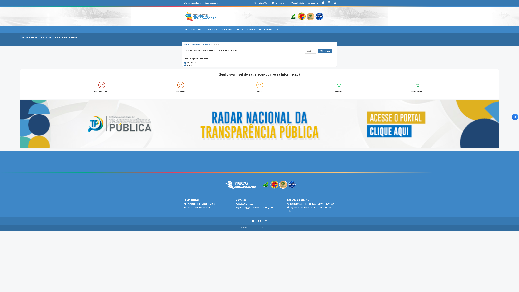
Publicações (226, 29)
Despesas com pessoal (201, 44)
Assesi (250, 228)
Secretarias (211, 29)
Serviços (239, 29)
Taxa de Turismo (265, 29)
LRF (277, 29)
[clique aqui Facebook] (259, 220)
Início (186, 44)
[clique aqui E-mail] (253, 220)
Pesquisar (326, 51)
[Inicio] (186, 29)
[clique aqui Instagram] (266, 220)
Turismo (250, 29)
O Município (196, 29)
